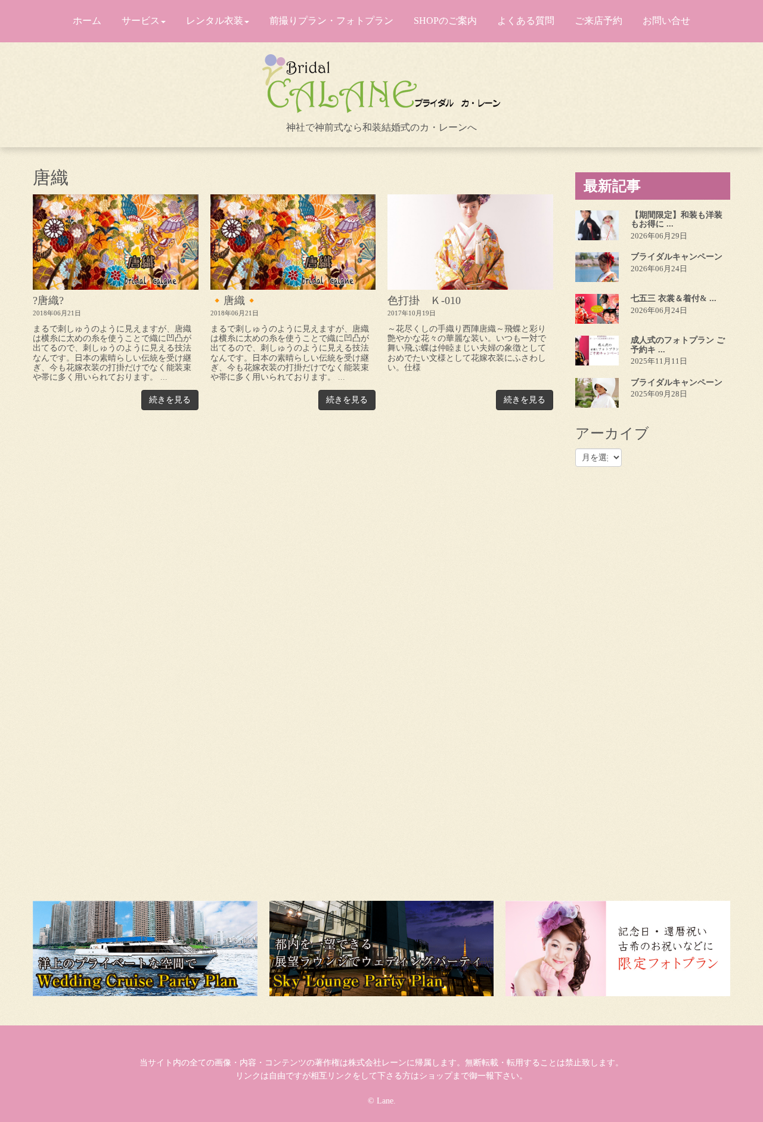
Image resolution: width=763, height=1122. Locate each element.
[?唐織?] (115, 242)
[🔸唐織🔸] (293, 242)
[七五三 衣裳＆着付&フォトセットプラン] (597, 309)
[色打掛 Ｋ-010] (470, 242)
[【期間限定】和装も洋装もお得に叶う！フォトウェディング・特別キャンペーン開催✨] (597, 225)
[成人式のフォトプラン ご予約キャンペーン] (597, 350)
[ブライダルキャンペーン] (597, 267)
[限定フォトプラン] (617, 948)
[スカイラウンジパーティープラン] (381, 948)
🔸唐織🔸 (234, 300)
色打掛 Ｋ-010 (424, 300)
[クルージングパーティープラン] (145, 948)
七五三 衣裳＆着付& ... (674, 298)
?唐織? (48, 300)
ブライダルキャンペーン (676, 256)
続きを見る (170, 399)
